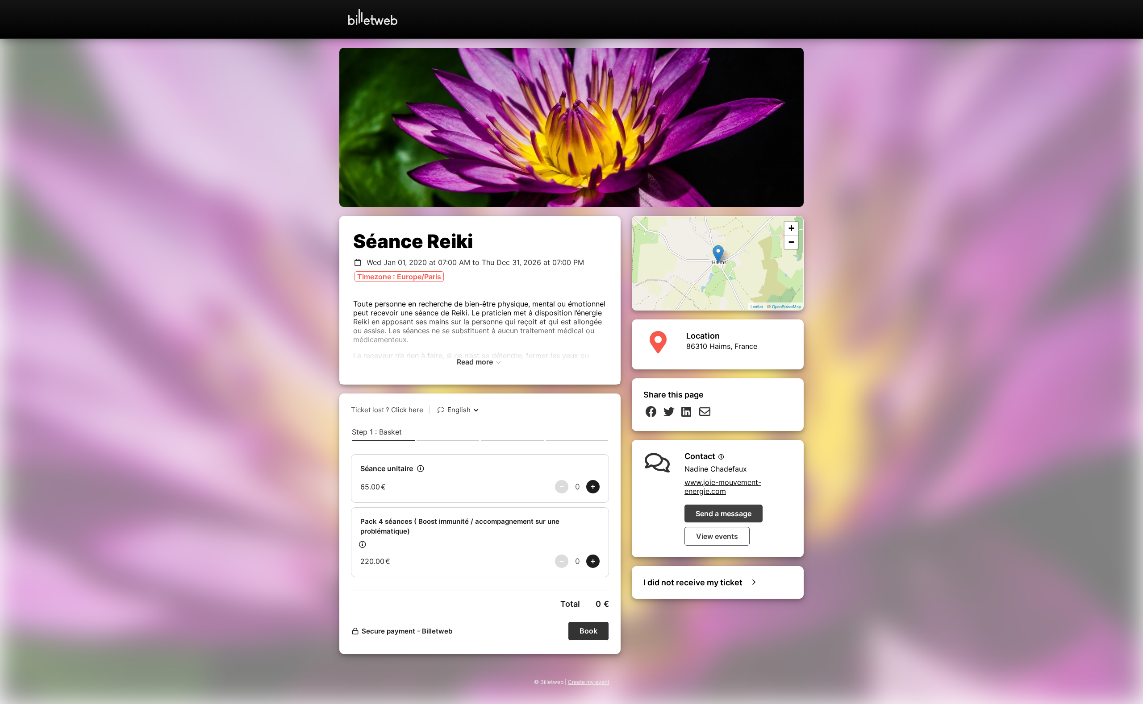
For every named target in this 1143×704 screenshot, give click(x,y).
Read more (476, 361)
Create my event (588, 682)
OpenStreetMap (786, 307)
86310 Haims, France (721, 346)
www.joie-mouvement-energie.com (722, 487)
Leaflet (757, 307)
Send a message (723, 513)
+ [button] (791, 228)
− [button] (791, 242)
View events (717, 536)
